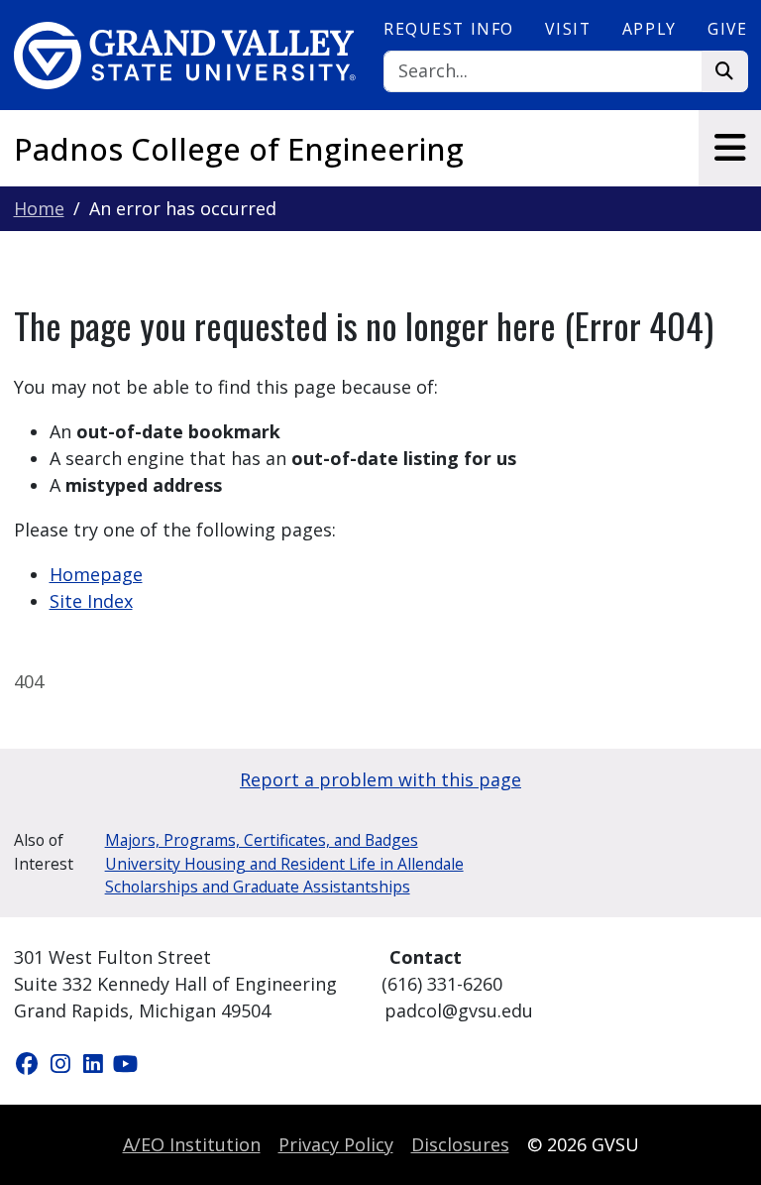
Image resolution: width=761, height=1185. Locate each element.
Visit (568, 29)
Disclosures (460, 1144)
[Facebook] (30, 1064)
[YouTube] (126, 1064)
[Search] (725, 72)
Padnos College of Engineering (239, 149)
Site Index (91, 601)
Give (727, 29)
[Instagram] (63, 1064)
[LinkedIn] (95, 1064)
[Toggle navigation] (730, 147)
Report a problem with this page (380, 779)
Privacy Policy (335, 1144)
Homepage (96, 574)
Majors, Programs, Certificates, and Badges (261, 840)
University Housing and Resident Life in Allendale (284, 864)
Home (39, 208)
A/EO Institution (192, 1144)
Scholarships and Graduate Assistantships (257, 886)
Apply (649, 29)
